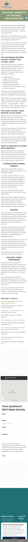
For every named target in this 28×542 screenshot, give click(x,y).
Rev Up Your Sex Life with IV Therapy (13, 320)
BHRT (21, 153)
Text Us (22, 540)
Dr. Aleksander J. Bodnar (8, 45)
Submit (3, 455)
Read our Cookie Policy (11, 535)
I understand (14, 538)
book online (6, 293)
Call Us (8, 540)
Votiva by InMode (6, 212)
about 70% (19, 123)
